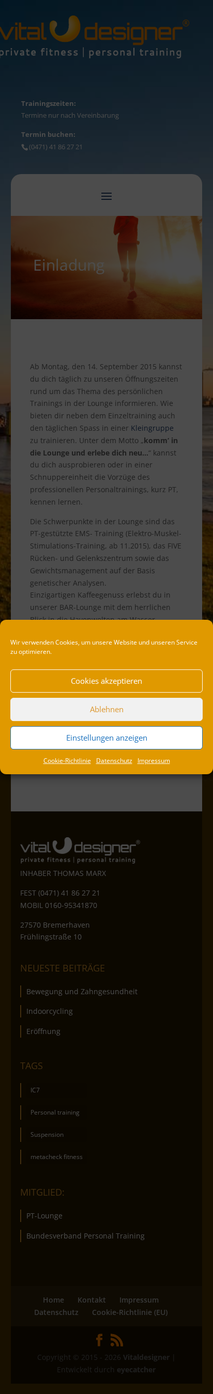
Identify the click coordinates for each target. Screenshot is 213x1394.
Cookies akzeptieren (106, 681)
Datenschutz (114, 760)
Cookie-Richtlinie (67, 760)
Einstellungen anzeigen (106, 737)
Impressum (154, 760)
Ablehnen (107, 709)
